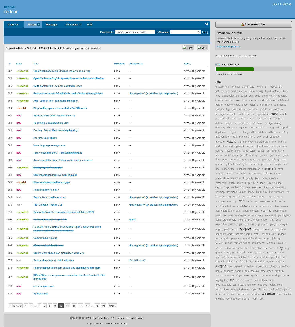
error (265, 136)
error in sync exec (43, 286)
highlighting (268, 168)
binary (259, 91)
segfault (220, 261)
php (257, 224)
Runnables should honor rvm (49, 197)
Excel (190, 47)
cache (252, 100)
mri (274, 201)
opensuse (240, 215)
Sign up (287, 3)
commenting (222, 109)
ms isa (281, 201)
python (266, 234)
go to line (235, 159)
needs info (265, 206)
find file (282, 141)
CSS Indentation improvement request (55, 175)
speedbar (249, 266)
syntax (255, 275)
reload (228, 243)
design (269, 123)
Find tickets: (107, 32)
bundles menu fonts (236, 100)
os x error (270, 215)
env (259, 136)
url (228, 294)
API (112, 317)
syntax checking (270, 275)
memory (232, 201)
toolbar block (276, 284)
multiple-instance (247, 206)
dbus (258, 118)
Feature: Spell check (45, 138)
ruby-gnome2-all (235, 252)
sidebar (280, 261)
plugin (264, 224)
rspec (272, 248)
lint (287, 192)
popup (218, 229)
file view (248, 141)
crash (274, 113)
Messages (52, 24)
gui (263, 164)
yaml (255, 299)
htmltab (219, 173)
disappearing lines (237, 127)
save (262, 252)
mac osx (279, 196)
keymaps (231, 192)
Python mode (40, 293)
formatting (278, 150)
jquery (231, 183)
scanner (279, 252)
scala (270, 252)
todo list (262, 284)
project (245, 228)
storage (229, 275)
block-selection (230, 95)
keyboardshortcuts (275, 187)
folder (253, 150)
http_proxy (232, 173)
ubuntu (262, 289)
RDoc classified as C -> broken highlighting (57, 152)
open (238, 210)
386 (10, 145)
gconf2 (244, 155)
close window (232, 104)
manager (220, 201)
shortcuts (268, 261)
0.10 (221, 86)
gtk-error (282, 159)
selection (231, 261)
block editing (272, 91)
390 (10, 123)
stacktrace (267, 271)
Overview (13, 24)
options (252, 215)
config (263, 109)
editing (244, 132)
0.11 (227, 86)
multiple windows (225, 206)
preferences (231, 229)
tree (226, 289)
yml (262, 299)
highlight (241, 169)
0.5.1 (252, 86)
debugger (278, 118)
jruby (240, 183)
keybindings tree (240, 187)
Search (206, 24)
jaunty (249, 178)
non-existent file (224, 210)
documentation (258, 127)
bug (251, 95)
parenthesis (229, 219)
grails (245, 159)
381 (10, 175)
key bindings (274, 183)
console (231, 114)
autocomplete (247, 91)
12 (74, 305)
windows (268, 293)
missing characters (259, 201)
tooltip (218, 289)
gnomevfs (275, 155)
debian (267, 118)
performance (246, 224)
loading (227, 196)
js (257, 183)
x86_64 (246, 299)
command (266, 104)
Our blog (97, 317)
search (254, 257)
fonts (261, 150)
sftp (241, 261)
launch (242, 192)
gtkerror (219, 164)
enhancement (247, 136)
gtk (274, 159)
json (262, 183)
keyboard (257, 187)
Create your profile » (228, 46)
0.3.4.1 (236, 86)
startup (219, 275)
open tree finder (224, 215)
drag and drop (277, 127)
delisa (132, 219)
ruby (280, 248)
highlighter (254, 169)
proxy (257, 234)
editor (253, 132)
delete (228, 123)
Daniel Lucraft (137, 260)
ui (216, 294)
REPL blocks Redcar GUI (47, 204)
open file (266, 210)
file (239, 141)
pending (232, 224)
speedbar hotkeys (266, 266)
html (280, 169)
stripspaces (242, 275)
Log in (276, 3)
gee (251, 155)
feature (231, 141)
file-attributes (262, 141)
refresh (219, 243)
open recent (280, 210)
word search (233, 299)
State (19, 63)
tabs (249, 280)
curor (242, 118)
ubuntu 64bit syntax (279, 289)
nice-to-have (281, 206)
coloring (253, 104)
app (228, 91)
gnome (264, 155)
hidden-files (228, 169)
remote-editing (242, 243)
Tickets (30, 25)
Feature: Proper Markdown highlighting (55, 130)
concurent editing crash (244, 109)
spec (230, 266)
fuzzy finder (231, 155)
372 (10, 293)
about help (276, 86)
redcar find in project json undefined (236, 238)
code (245, 104)
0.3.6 (245, 86)
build (257, 95)
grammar (255, 159)
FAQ (106, 317)
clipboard (271, 100)
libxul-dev (261, 192)
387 (10, 138)
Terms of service (135, 317)
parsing (242, 219)
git (256, 155)
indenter (267, 173)
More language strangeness (49, 145)
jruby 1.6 (250, 183)
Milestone (119, 63)
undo (222, 294)
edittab (262, 132)
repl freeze (258, 243)
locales (237, 196)
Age (187, 63)
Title (35, 63)
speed (238, 266)
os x (260, 215)
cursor (250, 118)
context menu (246, 114)
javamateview (270, 178)
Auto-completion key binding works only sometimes (62, 160)
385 (10, 152)
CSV (204, 47)
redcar (11, 11)
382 (10, 190)
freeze (219, 155)
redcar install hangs (269, 238)
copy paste (262, 114)
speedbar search (233, 271)
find (274, 141)
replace (270, 243)
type (253, 289)
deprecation (256, 123)
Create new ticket (254, 24)
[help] (205, 32)
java (257, 178)
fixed (237, 150)
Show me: (164, 32)
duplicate (220, 132)
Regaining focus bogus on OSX (50, 123)
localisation (249, 196)
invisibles (236, 178)
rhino (228, 248)
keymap (220, 192)
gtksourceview (251, 164)
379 (10, 204)
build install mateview (274, 95)
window (255, 294)
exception (275, 136)
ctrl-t (234, 118)
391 (10, 115)
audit (234, 91)
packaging (284, 215)
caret (261, 100)
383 (10, 160)
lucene (261, 196)
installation (222, 178)
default (219, 123)
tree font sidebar (239, 289)
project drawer (261, 229)
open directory (251, 210)
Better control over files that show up (54, 115)
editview (272, 132)
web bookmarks (240, 294)
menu (242, 201)
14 (87, 305)
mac (269, 196)
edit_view (233, 132)
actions (219, 91)
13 (80, 305)
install (277, 173)
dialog (277, 123)
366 (10, 197)
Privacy (120, 317)
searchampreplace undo (273, 257)
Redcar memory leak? (46, 190)
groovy (266, 159)
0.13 (89, 24)
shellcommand (253, 261)
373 (10, 286)
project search (243, 234)
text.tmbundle (223, 284)
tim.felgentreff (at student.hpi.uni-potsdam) (153, 93)
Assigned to (136, 63)
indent (243, 173)
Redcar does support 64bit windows (53, 260)
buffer (244, 95)
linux (218, 196)
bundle (219, 100)
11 (67, 305)
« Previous (15, 305)
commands (280, 104)
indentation (255, 173)
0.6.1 (260, 86)
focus (245, 150)
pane (218, 219)
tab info (240, 280)
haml (269, 164)
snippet (220, 266)
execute (220, 141)
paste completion (258, 219)
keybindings (222, 187)
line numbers (276, 192)
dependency (241, 123)
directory (220, 127)
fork (268, 150)
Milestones (70, 25)
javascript (221, 183)
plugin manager (279, 224)
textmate (238, 284)
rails (274, 234)
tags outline (260, 280)
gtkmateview (233, 164)
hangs (277, 164)
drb (288, 127)
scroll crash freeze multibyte (231, 257)
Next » (112, 305)
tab (232, 280)
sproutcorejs (252, 271)
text (271, 280)
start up (279, 271)
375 (10, 260)
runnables (252, 252)
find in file (221, 146)
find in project (236, 146)
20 (97, 305)
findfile (229, 150)
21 (103, 305)
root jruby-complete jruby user (249, 248)
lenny (251, 192)
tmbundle (250, 284)
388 (10, 130)
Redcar (9, 7)
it (244, 178)
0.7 (267, 86)
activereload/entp (80, 318)
